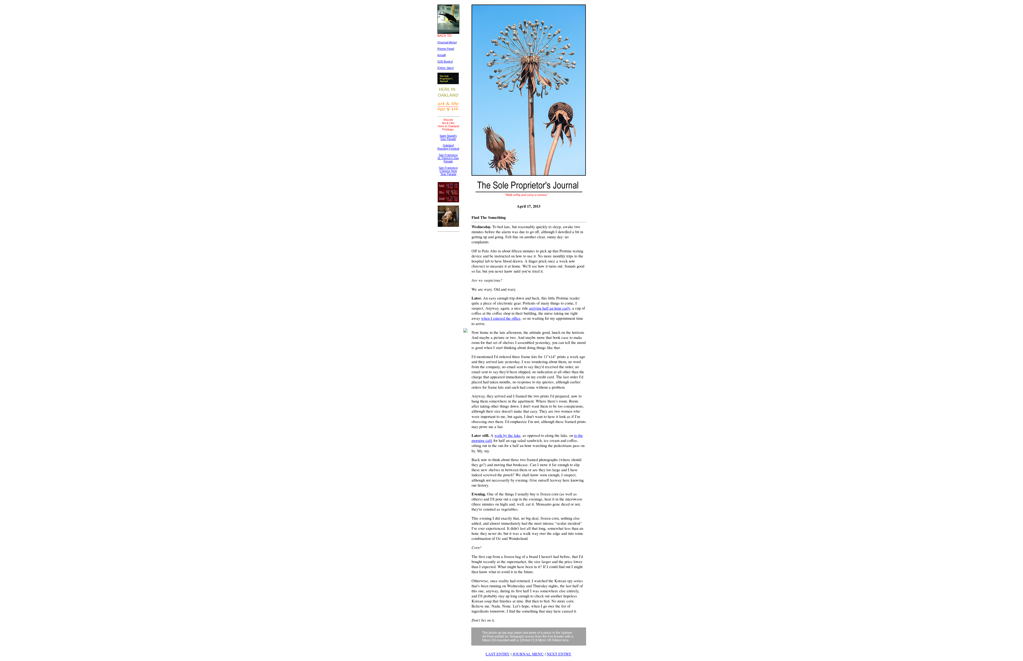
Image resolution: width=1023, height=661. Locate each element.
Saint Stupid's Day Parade (448, 137)
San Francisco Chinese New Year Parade (448, 171)
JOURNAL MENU (528, 653)
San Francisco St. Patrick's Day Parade (448, 158)
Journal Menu (447, 42)
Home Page (445, 48)
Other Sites (445, 67)
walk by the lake (507, 435)
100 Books (445, 61)
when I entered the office (501, 318)
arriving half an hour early (549, 308)
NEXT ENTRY (559, 653)
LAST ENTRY (498, 653)
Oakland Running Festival (448, 147)
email (441, 55)
